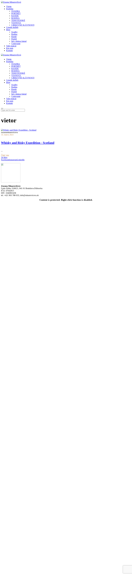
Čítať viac (5, 155)
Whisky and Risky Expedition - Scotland (27, 142)
